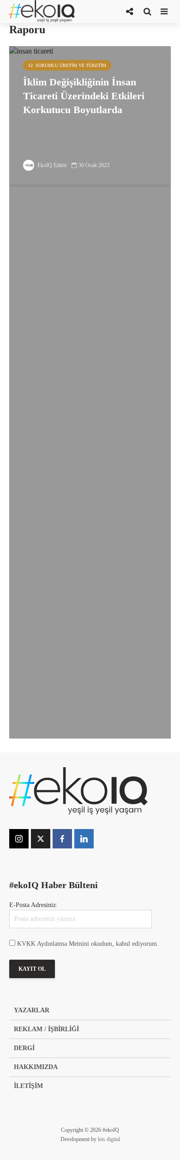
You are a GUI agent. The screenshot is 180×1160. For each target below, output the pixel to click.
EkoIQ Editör (51, 165)
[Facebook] (62, 838)
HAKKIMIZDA (36, 1067)
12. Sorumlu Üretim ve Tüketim (67, 65)
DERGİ (24, 1048)
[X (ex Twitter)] (40, 838)
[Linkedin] (84, 838)
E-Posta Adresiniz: (33, 905)
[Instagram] (19, 838)
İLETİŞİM (28, 1085)
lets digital (109, 1139)
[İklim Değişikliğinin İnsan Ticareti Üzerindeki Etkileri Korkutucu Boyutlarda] (90, 392)
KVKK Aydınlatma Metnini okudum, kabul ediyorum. (88, 943)
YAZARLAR (31, 1010)
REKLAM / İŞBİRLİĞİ (46, 1029)
